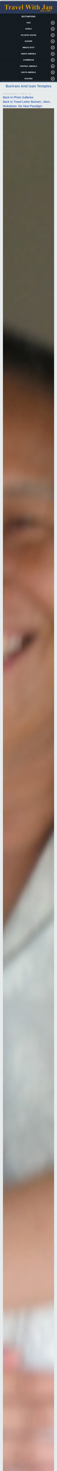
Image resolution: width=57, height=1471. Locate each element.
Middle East (28, 48)
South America (28, 72)
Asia (28, 23)
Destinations (28, 16)
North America (28, 54)
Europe (28, 41)
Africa (28, 29)
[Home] (28, 11)
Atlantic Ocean (28, 35)
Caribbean (28, 60)
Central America (28, 66)
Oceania (28, 79)
